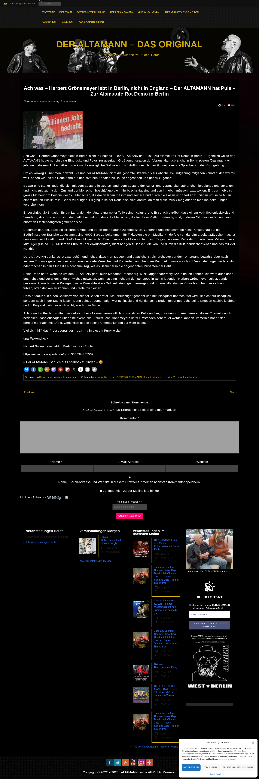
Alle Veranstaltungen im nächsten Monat (155, 746)
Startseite (48, 12)
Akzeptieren (191, 767)
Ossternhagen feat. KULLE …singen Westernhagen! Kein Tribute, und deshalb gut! (165, 606)
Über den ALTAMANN (121, 12)
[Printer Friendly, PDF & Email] (226, 105)
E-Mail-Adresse (130, 461)
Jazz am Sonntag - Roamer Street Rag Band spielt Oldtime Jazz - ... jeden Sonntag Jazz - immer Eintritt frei (166, 574)
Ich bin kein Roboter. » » (33, 497)
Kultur (169, 377)
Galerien (67, 22)
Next (233, 392)
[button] (253, 742)
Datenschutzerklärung (91, 12)
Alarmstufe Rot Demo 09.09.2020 (110, 377)
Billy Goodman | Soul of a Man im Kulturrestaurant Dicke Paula (166, 544)
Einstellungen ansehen (238, 767)
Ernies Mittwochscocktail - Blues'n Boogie (111, 540)
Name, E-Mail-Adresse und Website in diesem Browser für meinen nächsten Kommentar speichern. (129, 482)
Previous (29, 392)
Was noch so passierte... (67, 377)
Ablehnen (211, 767)
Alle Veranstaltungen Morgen (95, 561)
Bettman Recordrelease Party (165, 665)
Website (202, 461)
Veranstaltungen (148, 12)
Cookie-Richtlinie (217, 774)
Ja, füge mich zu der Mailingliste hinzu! (130, 490)
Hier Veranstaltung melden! (182, 12)
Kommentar (129, 418)
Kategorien (49, 22)
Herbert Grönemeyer (154, 377)
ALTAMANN (69, 101)
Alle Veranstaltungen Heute (41, 542)
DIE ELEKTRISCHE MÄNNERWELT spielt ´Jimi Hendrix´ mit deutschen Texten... (166, 690)
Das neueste (46, 377)
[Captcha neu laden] (66, 497)
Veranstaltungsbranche (185, 377)
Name (56, 461)
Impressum (65, 12)
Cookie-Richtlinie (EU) (91, 22)
